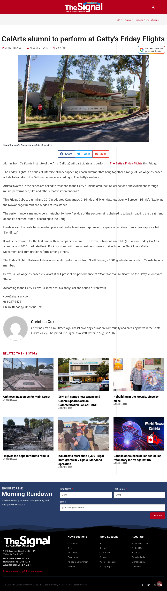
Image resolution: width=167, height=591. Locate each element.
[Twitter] (148, 585)
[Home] (113, 19)
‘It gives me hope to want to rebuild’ (26, 456)
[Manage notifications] (159, 583)
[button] (14, 7)
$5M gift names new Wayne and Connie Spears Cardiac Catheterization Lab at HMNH (79, 400)
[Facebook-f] (142, 585)
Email (63, 501)
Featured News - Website (147, 19)
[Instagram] (155, 585)
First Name (66, 489)
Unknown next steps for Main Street (27, 396)
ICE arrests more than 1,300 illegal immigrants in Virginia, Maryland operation (81, 460)
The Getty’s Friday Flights (126, 163)
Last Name (119, 489)
